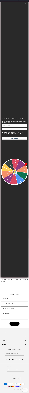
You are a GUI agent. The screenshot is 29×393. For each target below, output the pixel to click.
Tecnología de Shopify (21, 389)
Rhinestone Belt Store (11, 389)
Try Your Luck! (14, 138)
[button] (14, 333)
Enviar (14, 324)
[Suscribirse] (22, 354)
